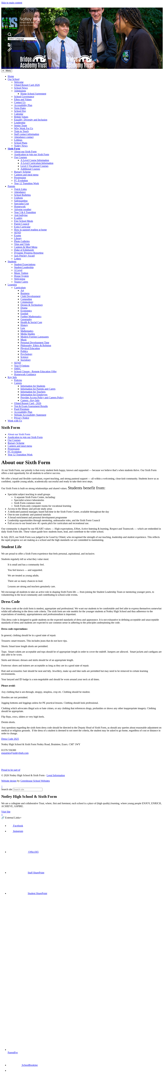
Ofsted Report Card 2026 (27, 85)
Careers (18, 383)
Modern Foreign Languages (34, 336)
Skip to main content (11, 2)
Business (24, 293)
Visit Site (5, 811)
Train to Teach (21, 131)
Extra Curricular (22, 226)
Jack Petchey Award (24, 255)
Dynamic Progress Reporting (28, 252)
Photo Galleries (22, 241)
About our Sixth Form (25, 151)
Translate (31, 41)
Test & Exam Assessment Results (31, 406)
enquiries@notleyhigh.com (15, 753)
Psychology (26, 354)
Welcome (19, 82)
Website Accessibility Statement (30, 415)
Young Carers (21, 281)
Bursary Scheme (22, 171)
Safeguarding (21, 200)
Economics (26, 310)
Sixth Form (14, 148)
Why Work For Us (23, 128)
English (24, 313)
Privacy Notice (21, 417)
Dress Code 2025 (10, 738)
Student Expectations (24, 264)
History (24, 325)
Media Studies (27, 333)
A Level (18, 270)
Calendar (18, 114)
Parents (11, 186)
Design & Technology (31, 305)
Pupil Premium (21, 409)
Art (22, 290)
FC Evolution (21, 180)
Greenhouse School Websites (35, 780)
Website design (8, 780)
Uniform (18, 197)
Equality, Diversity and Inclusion (30, 119)
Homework (20, 206)
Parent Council (21, 224)
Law (22, 328)
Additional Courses (30, 169)
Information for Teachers (32, 391)
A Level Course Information (34, 160)
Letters (17, 258)
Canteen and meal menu (26, 174)
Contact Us (19, 102)
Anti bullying (21, 215)
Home (11, 76)
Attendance (20, 192)
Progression (20, 177)
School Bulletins (22, 195)
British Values (21, 116)
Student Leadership (24, 267)
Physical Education (30, 348)
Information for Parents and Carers (37, 388)
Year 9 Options (21, 365)
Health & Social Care (31, 322)
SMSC (17, 368)
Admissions (20, 90)
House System (21, 276)
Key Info (12, 377)
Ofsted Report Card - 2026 (27, 403)
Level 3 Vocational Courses (34, 166)
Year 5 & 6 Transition (25, 212)
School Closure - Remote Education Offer (35, 371)
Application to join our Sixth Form (31, 154)
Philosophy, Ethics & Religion (35, 345)
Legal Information (56, 775)
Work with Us (15, 420)
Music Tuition (21, 273)
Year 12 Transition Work (26, 183)
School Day (20, 111)
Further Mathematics (30, 316)
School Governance (24, 96)
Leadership (19, 122)
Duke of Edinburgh (24, 250)
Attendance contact (23, 137)
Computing (26, 299)
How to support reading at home (30, 229)
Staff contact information (26, 134)
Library (18, 238)
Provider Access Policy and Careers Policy (42, 397)
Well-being (19, 279)
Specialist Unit (21, 203)
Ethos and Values (23, 99)
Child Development (30, 296)
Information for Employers (33, 394)
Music (23, 339)
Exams (17, 235)
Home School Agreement (33, 93)
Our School (13, 79)
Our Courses (20, 157)
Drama (23, 307)
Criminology (26, 302)
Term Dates (20, 108)
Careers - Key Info (29, 400)
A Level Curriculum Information (36, 163)
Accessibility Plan (23, 105)
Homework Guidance (25, 374)
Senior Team (20, 125)
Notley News (21, 145)
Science (24, 357)
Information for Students (32, 386)
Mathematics (26, 331)
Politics (24, 351)
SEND (17, 232)
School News (21, 87)
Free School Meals (23, 221)
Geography (26, 319)
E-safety (18, 218)
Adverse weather (22, 209)
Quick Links (20, 189)
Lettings (18, 140)
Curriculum (20, 287)
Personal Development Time (34, 342)
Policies (18, 380)
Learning (12, 284)
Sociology (25, 360)
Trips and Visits (22, 244)
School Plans (20, 142)
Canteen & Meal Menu (25, 247)
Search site (6, 789)
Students (12, 261)
